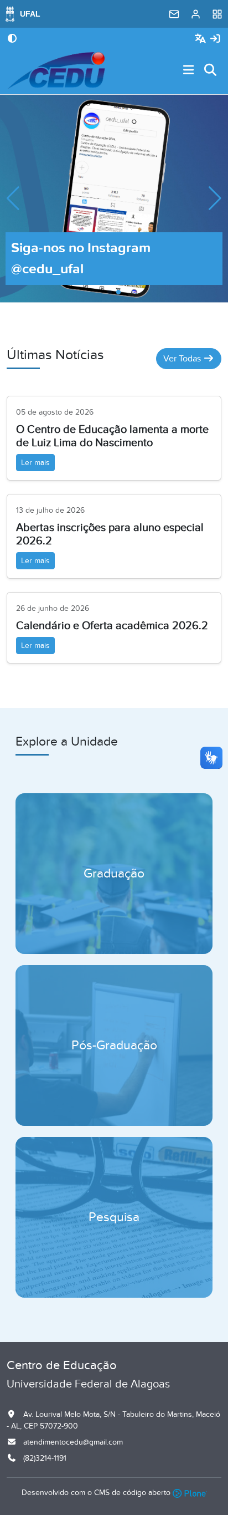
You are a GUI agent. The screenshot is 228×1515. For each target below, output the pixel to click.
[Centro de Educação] (56, 70)
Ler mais (35, 462)
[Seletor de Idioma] (201, 39)
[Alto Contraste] (12, 39)
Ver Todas (183, 358)
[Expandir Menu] (189, 70)
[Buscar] (211, 70)
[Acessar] (215, 39)
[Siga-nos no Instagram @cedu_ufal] (114, 197)
